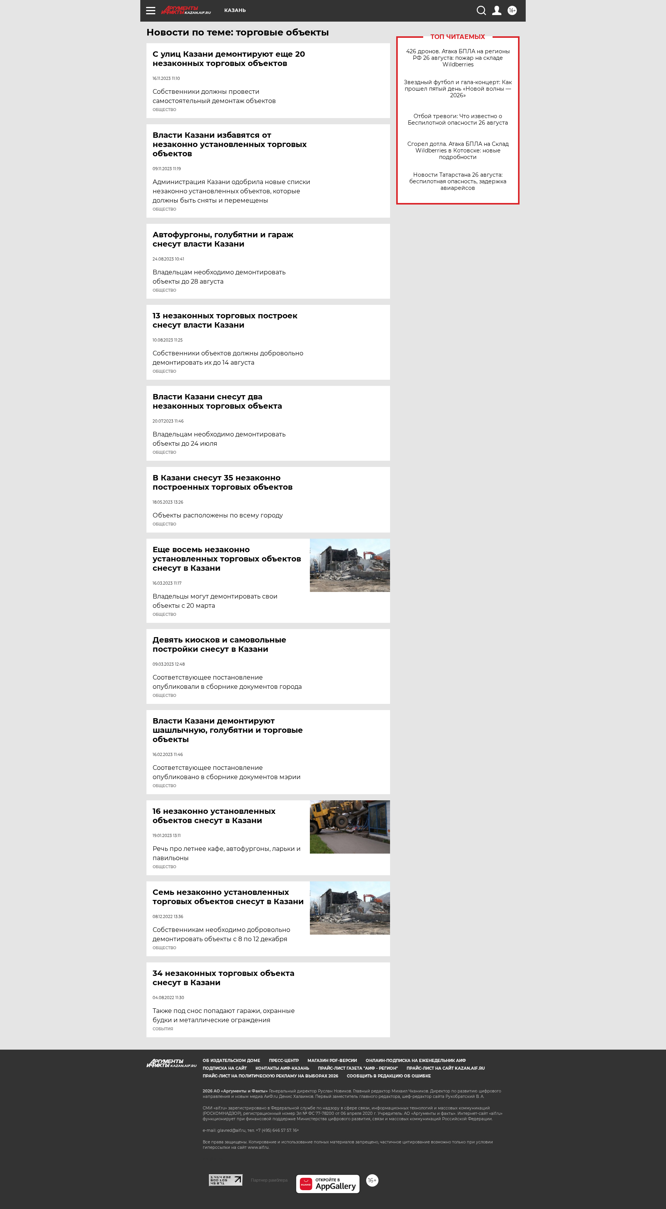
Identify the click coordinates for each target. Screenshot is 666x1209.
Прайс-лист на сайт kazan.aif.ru (446, 1068)
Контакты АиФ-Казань (282, 1068)
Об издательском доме (231, 1060)
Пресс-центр (284, 1060)
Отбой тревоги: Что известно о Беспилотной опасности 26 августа (458, 119)
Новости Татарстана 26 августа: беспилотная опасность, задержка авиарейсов (457, 181)
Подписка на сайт (225, 1068)
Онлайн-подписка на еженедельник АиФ (416, 1060)
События (163, 1029)
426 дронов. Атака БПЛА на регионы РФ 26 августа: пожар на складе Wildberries (458, 58)
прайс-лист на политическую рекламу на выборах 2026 (270, 1076)
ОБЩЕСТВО (164, 110)
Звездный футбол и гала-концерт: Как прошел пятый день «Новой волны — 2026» (458, 89)
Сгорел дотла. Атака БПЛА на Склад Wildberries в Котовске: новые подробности (458, 151)
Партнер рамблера (269, 1180)
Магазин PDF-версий (332, 1060)
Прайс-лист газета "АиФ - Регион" (358, 1068)
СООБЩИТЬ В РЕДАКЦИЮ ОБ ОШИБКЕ (389, 1076)
